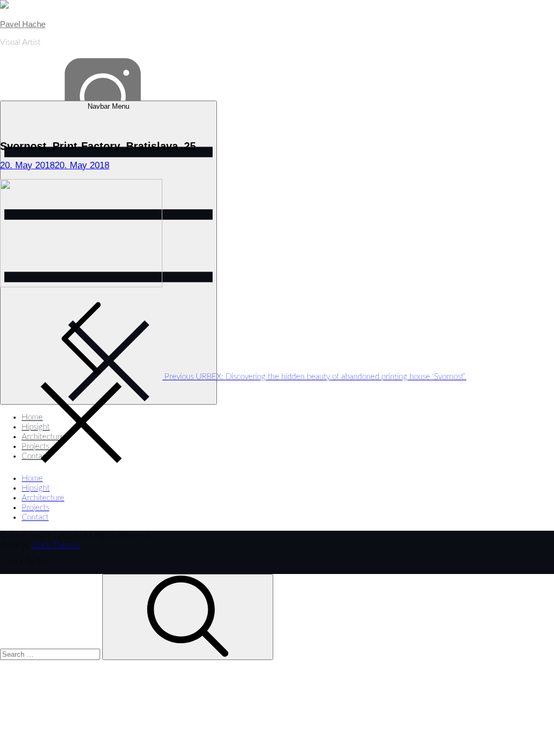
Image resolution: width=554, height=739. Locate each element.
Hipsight (36, 488)
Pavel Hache (22, 24)
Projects (35, 508)
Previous (314, 377)
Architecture (43, 498)
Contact (35, 517)
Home (32, 478)
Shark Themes (55, 545)
